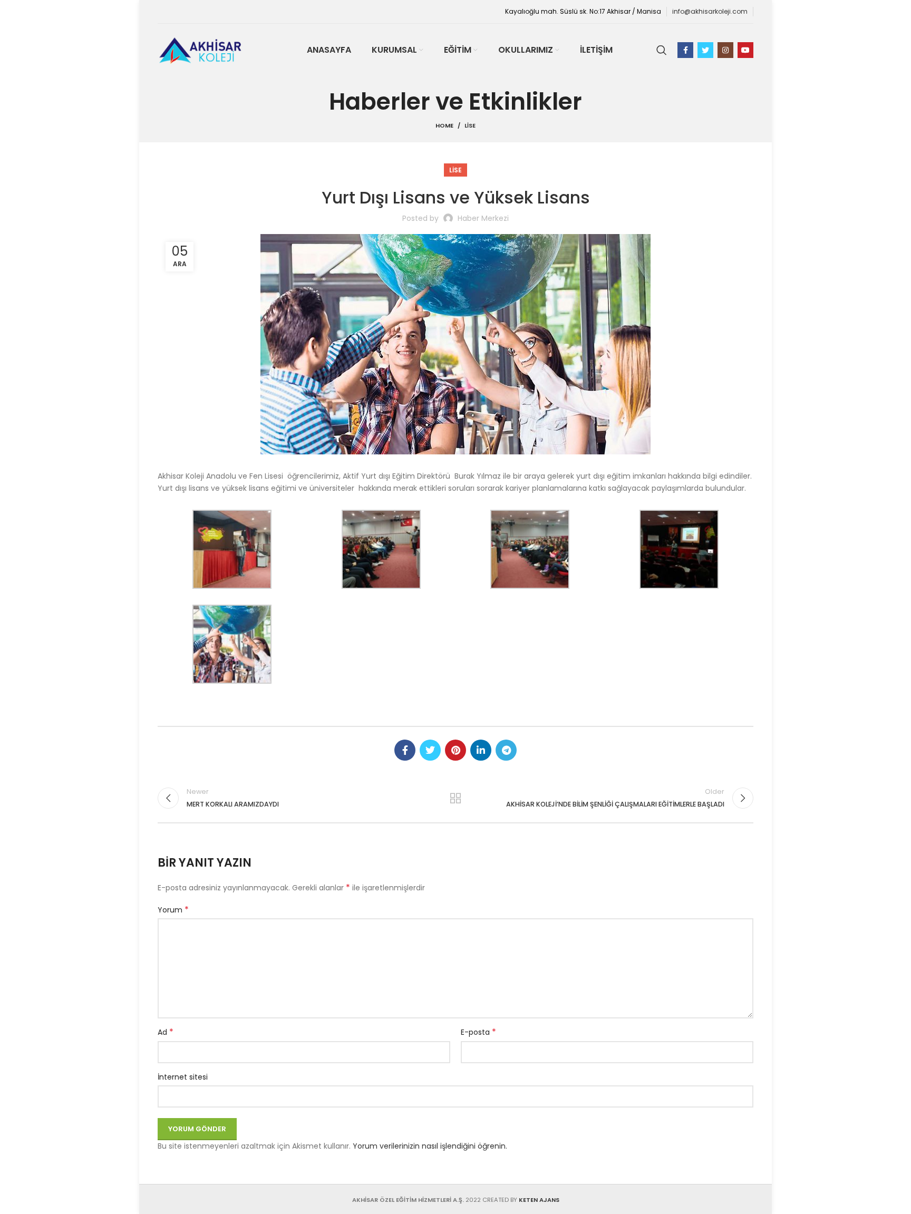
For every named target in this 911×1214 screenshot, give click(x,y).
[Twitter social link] (705, 50)
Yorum (173, 910)
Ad (165, 1032)
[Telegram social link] (506, 750)
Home (444, 125)
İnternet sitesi (183, 1077)
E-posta (478, 1032)
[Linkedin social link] (480, 750)
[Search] (661, 50)
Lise (470, 125)
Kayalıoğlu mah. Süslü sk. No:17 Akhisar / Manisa (583, 11)
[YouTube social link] (745, 50)
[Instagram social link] (725, 50)
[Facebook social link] (685, 50)
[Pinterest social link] (455, 750)
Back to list (455, 798)
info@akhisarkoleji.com (710, 11)
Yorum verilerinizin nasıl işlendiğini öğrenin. (430, 1146)
